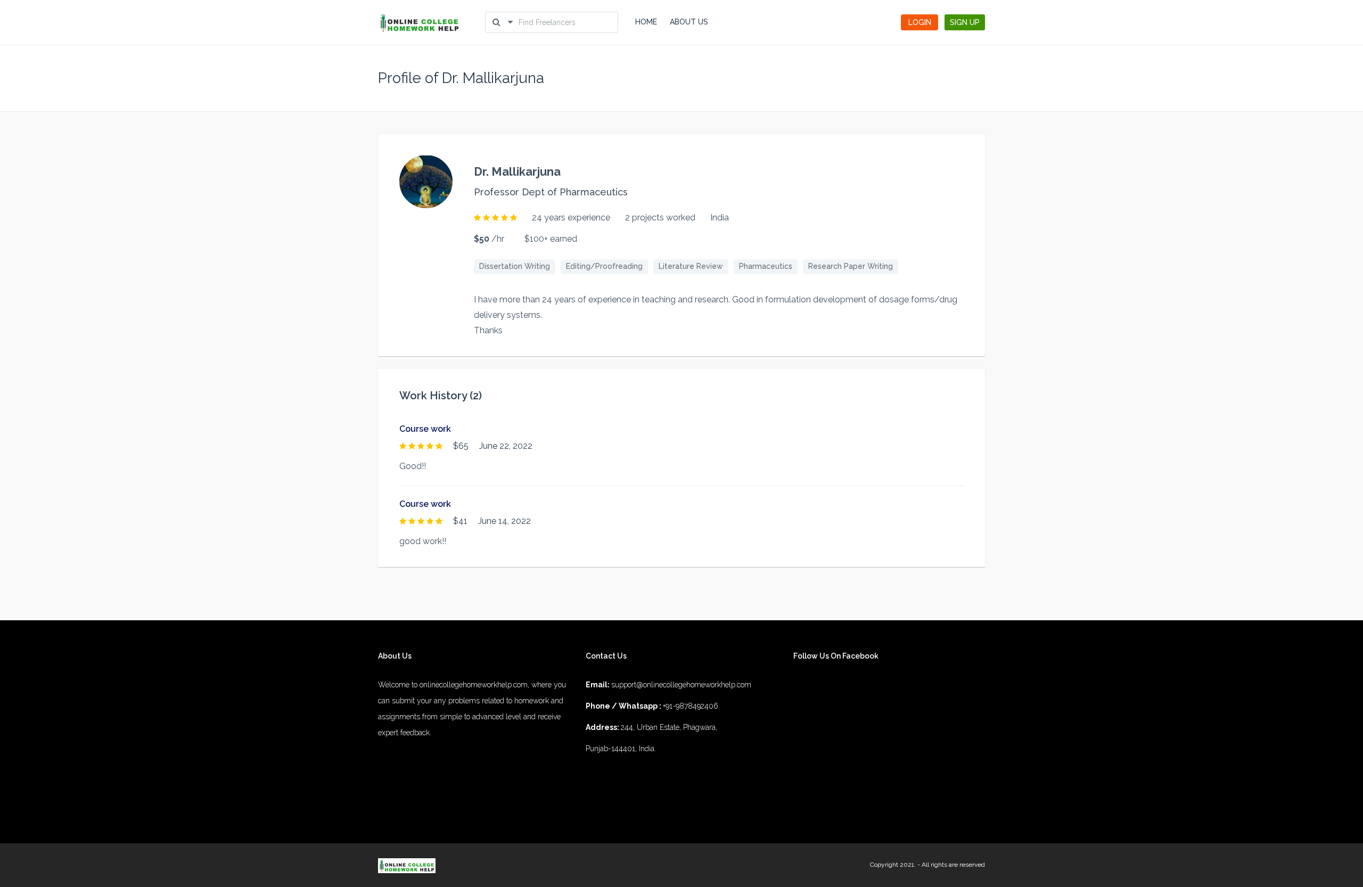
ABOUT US (689, 22)
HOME (646, 22)
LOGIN (919, 22)
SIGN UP (965, 22)
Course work (425, 429)
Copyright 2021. (893, 864)
